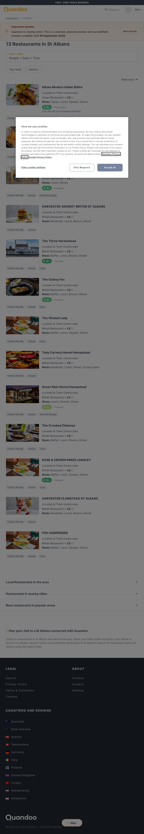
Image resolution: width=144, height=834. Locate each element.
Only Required (82, 167)
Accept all (110, 167)
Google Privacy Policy (40, 157)
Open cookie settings (33, 167)
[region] (72, 147)
